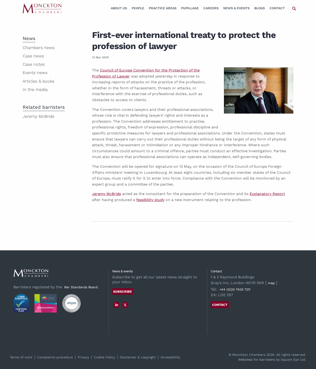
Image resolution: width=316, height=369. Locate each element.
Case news (33, 55)
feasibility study (150, 200)
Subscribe (122, 291)
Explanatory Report (267, 194)
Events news (35, 72)
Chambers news (39, 47)
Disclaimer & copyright (138, 357)
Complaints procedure (55, 357)
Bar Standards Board (81, 287)
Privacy (83, 357)
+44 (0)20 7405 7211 (234, 289)
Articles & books (38, 81)
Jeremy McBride (106, 194)
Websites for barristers (256, 359)
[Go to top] (307, 346)
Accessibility (170, 357)
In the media (35, 89)
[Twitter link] (125, 305)
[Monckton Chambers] (42, 8)
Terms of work (21, 357)
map (271, 283)
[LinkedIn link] (116, 305)
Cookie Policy (104, 357)
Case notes (34, 64)
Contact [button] (219, 305)
